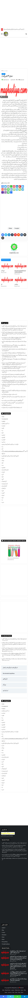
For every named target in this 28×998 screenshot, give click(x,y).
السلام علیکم (3, 388)
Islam (10, 228)
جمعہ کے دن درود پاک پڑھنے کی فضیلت (6, 405)
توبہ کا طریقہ (3, 435)
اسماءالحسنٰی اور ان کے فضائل (5, 423)
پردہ (2, 430)
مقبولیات (3, 493)
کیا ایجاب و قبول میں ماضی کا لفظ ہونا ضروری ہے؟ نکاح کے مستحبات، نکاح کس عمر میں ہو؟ (13, 374)
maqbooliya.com (6, 80)
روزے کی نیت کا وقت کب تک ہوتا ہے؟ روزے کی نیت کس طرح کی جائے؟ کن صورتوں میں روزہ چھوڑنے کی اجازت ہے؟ (14, 350)
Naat (25, 990)
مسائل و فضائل (4, 488)
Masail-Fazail (7, 990)
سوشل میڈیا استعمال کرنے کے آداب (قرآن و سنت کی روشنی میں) (10, 456)
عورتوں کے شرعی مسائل (5, 470)
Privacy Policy (5, 942)
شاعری (3, 458)
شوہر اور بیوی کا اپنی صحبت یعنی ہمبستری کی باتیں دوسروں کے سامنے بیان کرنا (12, 408)
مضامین (3, 491)
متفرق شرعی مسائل (4, 486)
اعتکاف (3, 428)
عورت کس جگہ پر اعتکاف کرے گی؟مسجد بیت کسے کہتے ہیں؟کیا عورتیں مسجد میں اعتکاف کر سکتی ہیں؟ (14, 326)
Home (3, 71)
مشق (1, 284)
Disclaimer (4, 935)
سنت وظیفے (3, 454)
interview (10, 992)
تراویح (3, 433)
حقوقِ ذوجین (3, 437)
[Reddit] (18, 234)
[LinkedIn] (9, 234)
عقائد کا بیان (3, 467)
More (13, 992)
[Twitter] (5, 234)
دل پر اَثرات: (3, 271)
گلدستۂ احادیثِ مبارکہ (4, 484)
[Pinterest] (15, 234)
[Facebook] (2, 234)
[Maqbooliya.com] (6, 34)
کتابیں (3, 479)
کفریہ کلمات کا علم (4, 481)
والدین (3, 502)
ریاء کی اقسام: (16, 284)
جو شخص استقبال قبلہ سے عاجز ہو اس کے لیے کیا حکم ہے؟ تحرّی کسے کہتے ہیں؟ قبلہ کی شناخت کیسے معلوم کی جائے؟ (14, 377)
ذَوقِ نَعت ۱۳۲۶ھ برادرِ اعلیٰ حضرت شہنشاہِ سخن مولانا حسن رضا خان (10, 444)
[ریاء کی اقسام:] (21, 279)
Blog (3, 930)
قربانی (2, 477)
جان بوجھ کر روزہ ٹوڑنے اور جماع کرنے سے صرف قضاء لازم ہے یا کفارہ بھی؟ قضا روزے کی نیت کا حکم (14, 342)
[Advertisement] (14, 14)
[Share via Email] (24, 234)
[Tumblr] (12, 234)
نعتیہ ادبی (3, 495)
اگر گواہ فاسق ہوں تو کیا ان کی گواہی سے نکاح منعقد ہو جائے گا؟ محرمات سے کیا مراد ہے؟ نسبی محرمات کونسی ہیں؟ (13, 371)
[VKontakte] (21, 234)
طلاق (2, 463)
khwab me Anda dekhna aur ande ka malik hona (20, 271)
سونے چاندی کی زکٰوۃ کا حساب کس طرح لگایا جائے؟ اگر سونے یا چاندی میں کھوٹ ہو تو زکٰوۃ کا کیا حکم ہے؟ (14, 360)
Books (6, 992)
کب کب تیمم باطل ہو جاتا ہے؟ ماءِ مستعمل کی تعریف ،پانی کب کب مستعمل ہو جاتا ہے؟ (13, 403)
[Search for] (26, 34)
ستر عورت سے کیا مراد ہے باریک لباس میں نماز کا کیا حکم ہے (9, 394)
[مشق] (7, 279)
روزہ (2, 447)
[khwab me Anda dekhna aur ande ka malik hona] (21, 266)
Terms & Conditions (6, 944)
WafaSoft (22, 988)
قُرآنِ (3, 474)
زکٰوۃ (2, 449)
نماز (2, 500)
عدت (3, 465)
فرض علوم (3, 472)
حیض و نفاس (3, 440)
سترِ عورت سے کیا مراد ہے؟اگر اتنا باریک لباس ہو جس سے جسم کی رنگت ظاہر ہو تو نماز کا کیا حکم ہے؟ (14, 397)
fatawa (22, 990)
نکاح (2, 498)
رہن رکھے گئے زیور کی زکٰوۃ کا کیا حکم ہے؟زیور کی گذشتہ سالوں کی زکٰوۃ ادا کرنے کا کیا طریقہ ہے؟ (14, 353)
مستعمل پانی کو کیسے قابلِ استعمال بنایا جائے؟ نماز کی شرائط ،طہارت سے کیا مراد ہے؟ (12, 401)
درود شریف (3, 442)
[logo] (8, 834)
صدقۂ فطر (3, 461)
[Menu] (2, 34)
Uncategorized (5, 419)
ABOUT (3, 928)
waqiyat (17, 228)
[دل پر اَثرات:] (7, 266)
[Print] (2, 237)
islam (6, 71)
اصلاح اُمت (3, 426)
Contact (3, 932)
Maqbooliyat (17, 990)
